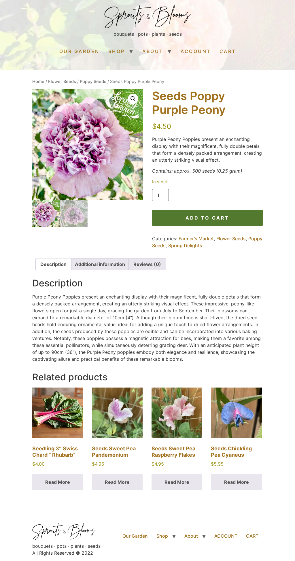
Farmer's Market (196, 238)
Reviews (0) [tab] (147, 264)
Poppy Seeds (93, 81)
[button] (133, 99)
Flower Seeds (62, 81)
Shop (116, 51)
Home (38, 81)
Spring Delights (185, 245)
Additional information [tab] (100, 264)
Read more (57, 482)
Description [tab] (53, 264)
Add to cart (207, 218)
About (152, 51)
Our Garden (79, 51)
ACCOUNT (196, 51)
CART (228, 51)
